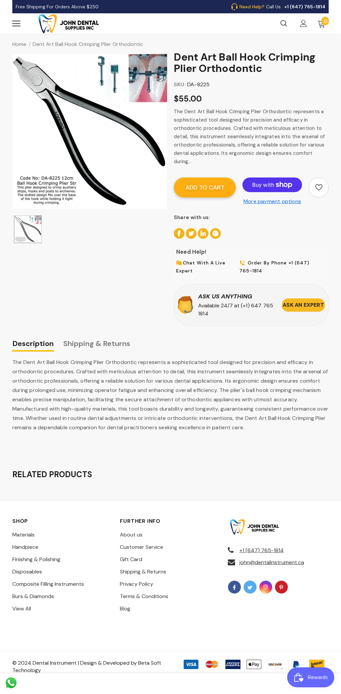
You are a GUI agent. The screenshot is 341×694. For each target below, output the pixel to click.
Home (19, 44)
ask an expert (303, 304)
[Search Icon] (283, 23)
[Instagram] (265, 587)
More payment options (272, 201)
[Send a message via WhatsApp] (11, 683)
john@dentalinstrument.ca (271, 562)
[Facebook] (234, 587)
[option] (89, 131)
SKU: (180, 84)
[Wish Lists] (319, 187)
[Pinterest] (281, 587)
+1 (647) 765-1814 (261, 550)
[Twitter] (250, 587)
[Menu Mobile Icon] (16, 24)
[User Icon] (303, 23)
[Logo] (69, 23)
